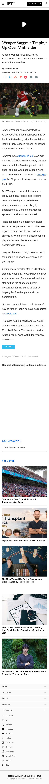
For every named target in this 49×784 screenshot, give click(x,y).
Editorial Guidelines (36, 365)
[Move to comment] (36, 77)
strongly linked (25, 156)
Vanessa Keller (11, 68)
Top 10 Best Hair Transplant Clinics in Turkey (23, 540)
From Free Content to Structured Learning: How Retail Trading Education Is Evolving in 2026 (23, 630)
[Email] (31, 77)
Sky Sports (11, 313)
